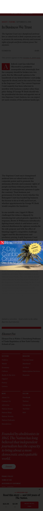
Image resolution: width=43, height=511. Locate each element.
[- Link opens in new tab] (21, 255)
